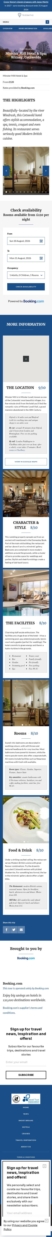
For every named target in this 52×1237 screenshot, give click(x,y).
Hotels (26, 1127)
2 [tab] (10, 192)
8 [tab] (31, 192)
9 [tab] (35, 192)
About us (26, 1147)
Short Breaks (26, 1120)
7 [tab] (28, 192)
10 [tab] (38, 192)
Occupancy (12, 268)
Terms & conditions (26, 1157)
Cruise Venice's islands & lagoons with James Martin (26, 2)
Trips (26, 1114)
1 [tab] (6, 192)
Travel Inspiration (26, 1140)
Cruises (26, 1133)
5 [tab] (20, 192)
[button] (26, 358)
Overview (8, 28)
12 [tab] (46, 192)
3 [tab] (13, 192)
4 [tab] (17, 192)
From (9, 233)
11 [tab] (42, 192)
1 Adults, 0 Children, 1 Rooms (24, 275)
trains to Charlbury (17, 450)
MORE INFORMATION (28, 28)
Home (26, 1107)
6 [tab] (24, 192)
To (8, 250)
